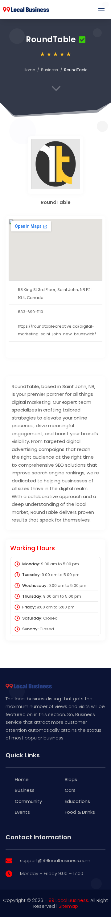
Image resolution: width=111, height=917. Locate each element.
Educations (77, 801)
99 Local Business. (69, 900)
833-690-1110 (30, 312)
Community (28, 801)
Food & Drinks (80, 812)
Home (29, 69)
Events (22, 812)
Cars (70, 790)
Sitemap (68, 906)
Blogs (71, 779)
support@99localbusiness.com (55, 860)
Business (49, 69)
